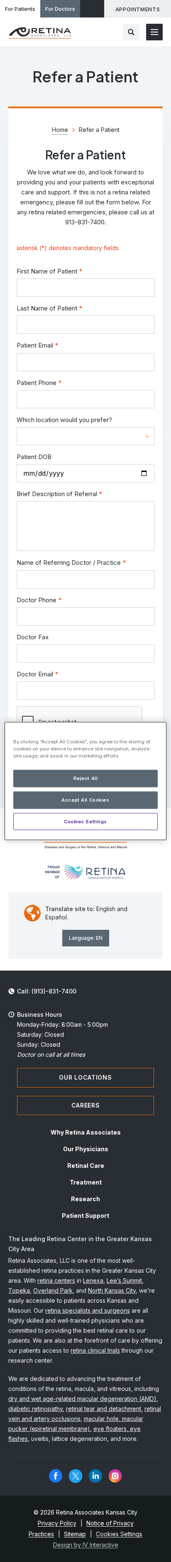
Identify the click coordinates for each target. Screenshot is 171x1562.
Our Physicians (85, 1148)
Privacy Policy (57, 1523)
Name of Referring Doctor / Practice (71, 562)
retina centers (56, 1280)
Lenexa (93, 1280)
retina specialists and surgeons (87, 1310)
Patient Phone (39, 383)
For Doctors (60, 8)
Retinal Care (85, 1165)
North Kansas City (112, 1290)
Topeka (19, 1290)
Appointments (137, 9)
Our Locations (85, 1077)
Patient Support (85, 1215)
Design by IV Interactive (85, 1544)
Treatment (86, 1182)
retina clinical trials (95, 1350)
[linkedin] (95, 1476)
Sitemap (75, 1533)
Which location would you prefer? (64, 420)
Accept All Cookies (85, 799)
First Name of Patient (49, 271)
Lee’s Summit (124, 1280)
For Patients (20, 8)
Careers (85, 1105)
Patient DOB (34, 457)
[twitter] (75, 1476)
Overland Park (53, 1290)
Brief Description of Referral (59, 494)
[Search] (131, 32)
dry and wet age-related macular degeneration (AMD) (82, 1398)
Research (85, 1198)
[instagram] (115, 1476)
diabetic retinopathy (35, 1408)
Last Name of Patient (49, 308)
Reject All (85, 778)
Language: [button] (86, 938)
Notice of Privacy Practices (81, 1528)
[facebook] (55, 1476)
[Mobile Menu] (154, 32)
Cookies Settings (85, 821)
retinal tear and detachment (103, 1408)
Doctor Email (37, 674)
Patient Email (37, 345)
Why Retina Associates (86, 1132)
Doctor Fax (33, 637)
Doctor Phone (39, 600)
